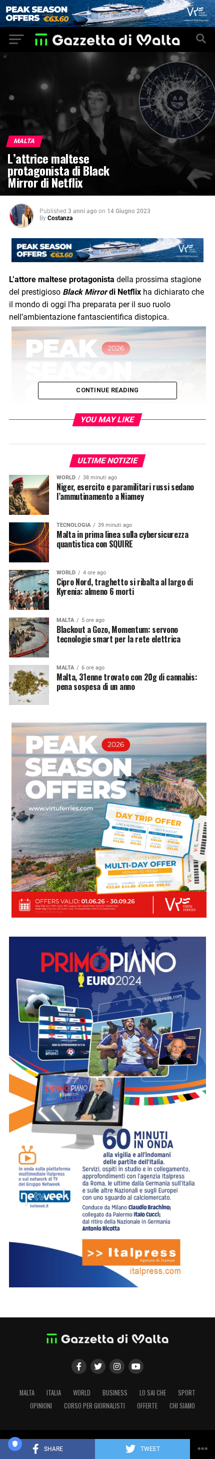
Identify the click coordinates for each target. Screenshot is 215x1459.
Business (115, 1392)
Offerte (147, 1405)
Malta (27, 1392)
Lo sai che (153, 1392)
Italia (53, 1392)
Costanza (60, 218)
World (81, 1392)
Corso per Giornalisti (94, 1405)
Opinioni (41, 1405)
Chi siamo (182, 1405)
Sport (187, 1392)
